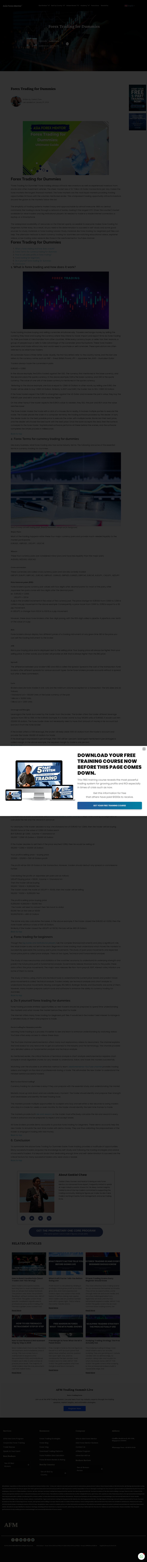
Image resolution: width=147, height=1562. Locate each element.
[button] (144, 749)
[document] (73, 781)
